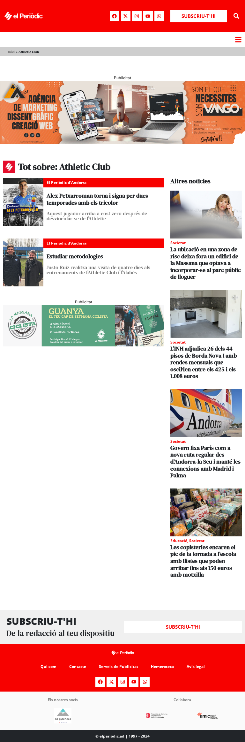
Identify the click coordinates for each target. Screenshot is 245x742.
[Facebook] (114, 16)
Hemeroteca (162, 666)
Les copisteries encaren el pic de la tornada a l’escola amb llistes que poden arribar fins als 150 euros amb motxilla (203, 561)
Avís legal (196, 666)
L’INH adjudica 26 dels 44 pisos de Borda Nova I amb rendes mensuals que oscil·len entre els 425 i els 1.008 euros (203, 362)
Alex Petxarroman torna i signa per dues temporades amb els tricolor (97, 199)
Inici (11, 51)
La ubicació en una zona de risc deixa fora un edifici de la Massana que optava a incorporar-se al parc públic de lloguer (205, 263)
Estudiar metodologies (75, 256)
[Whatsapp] (159, 16)
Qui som (48, 666)
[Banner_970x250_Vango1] (122, 142)
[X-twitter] (125, 16)
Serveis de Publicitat (118, 666)
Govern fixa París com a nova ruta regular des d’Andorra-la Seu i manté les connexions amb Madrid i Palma (205, 461)
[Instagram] (137, 16)
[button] (236, 16)
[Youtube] (148, 16)
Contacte (77, 666)
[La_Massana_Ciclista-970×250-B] (83, 344)
